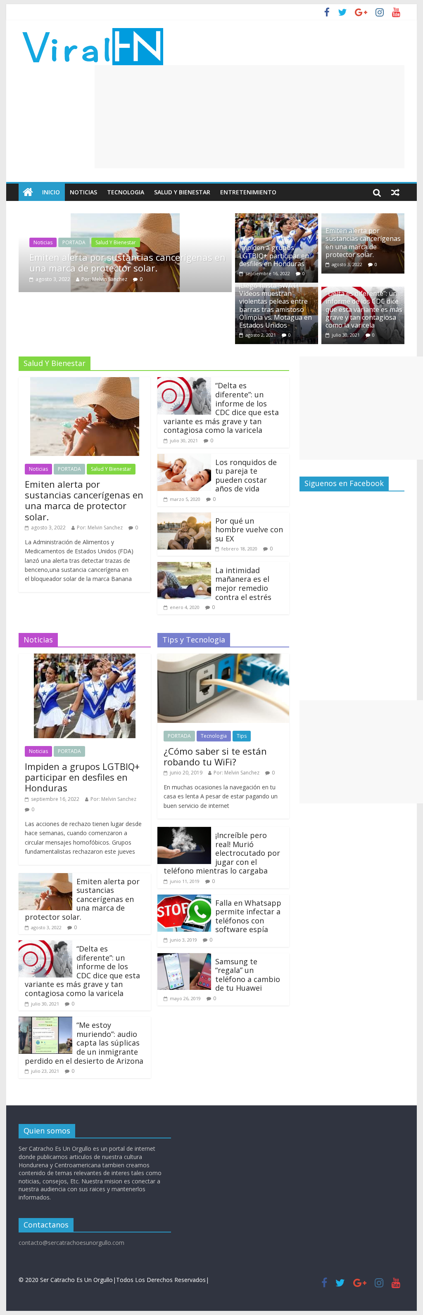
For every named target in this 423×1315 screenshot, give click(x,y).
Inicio (51, 192)
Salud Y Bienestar (182, 192)
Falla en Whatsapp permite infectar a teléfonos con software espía (248, 916)
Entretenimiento (248, 192)
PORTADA (74, 242)
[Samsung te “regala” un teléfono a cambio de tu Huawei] (184, 958)
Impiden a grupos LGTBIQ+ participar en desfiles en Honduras (274, 255)
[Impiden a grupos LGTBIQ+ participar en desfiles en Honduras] (276, 218)
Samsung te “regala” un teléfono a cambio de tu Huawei (247, 974)
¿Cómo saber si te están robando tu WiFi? (215, 756)
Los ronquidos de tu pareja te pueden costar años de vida (246, 475)
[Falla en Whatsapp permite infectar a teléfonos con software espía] (184, 899)
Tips (242, 735)
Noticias (83, 192)
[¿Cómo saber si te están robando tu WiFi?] (223, 658)
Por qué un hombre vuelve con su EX (249, 529)
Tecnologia (125, 192)
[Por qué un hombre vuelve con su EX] (184, 517)
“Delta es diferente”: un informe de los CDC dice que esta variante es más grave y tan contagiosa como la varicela (364, 309)
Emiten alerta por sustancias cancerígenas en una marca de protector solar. (127, 262)
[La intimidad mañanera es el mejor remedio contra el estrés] (184, 566)
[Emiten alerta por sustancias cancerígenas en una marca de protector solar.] (125, 218)
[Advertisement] (249, 116)
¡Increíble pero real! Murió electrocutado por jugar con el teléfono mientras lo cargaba (222, 853)
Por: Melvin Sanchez (104, 279)
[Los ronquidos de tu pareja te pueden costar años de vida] (184, 458)
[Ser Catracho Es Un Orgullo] (28, 192)
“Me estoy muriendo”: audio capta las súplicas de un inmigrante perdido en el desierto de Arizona (84, 1042)
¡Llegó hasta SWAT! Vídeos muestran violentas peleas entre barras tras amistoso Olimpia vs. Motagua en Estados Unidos (275, 305)
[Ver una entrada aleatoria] (395, 192)
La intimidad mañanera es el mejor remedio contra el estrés (243, 583)
